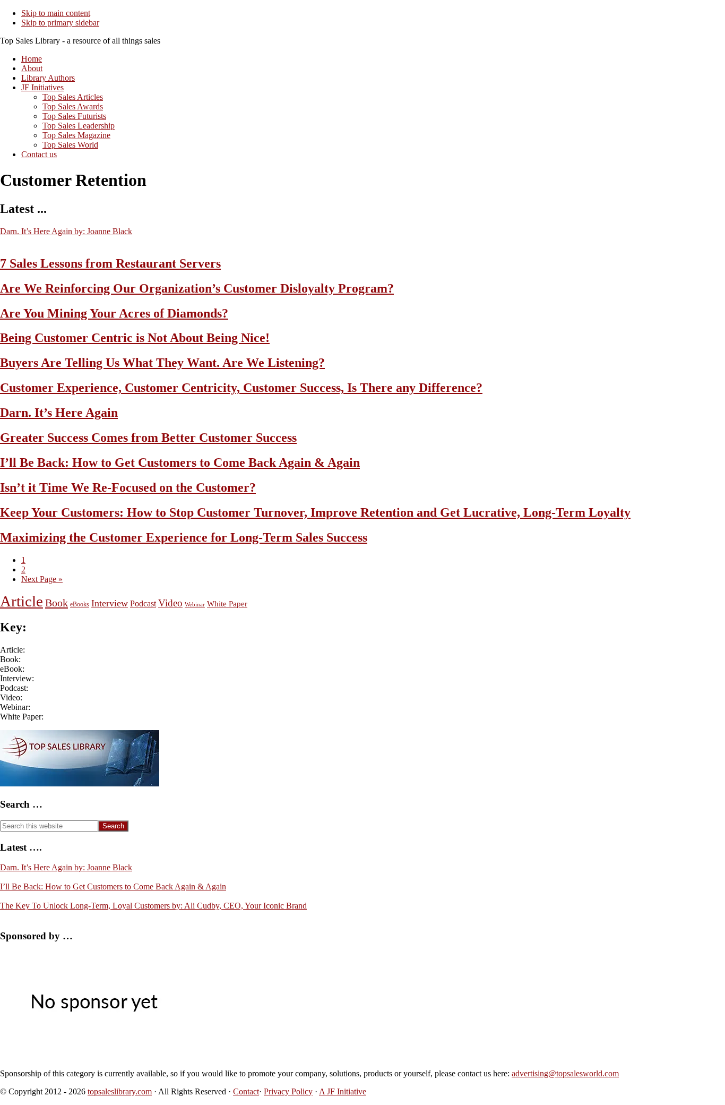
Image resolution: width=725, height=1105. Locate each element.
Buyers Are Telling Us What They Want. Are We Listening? (162, 363)
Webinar (195, 604)
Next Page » (42, 579)
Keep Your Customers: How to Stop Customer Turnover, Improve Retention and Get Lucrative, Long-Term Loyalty (315, 512)
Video (170, 603)
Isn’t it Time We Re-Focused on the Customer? (128, 487)
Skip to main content (55, 13)
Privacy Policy (288, 1091)
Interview (109, 603)
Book (56, 603)
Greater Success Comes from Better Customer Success (148, 437)
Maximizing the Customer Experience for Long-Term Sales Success (183, 537)
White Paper (227, 603)
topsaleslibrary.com (120, 1091)
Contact (246, 1091)
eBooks (79, 604)
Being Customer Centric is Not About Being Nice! (135, 338)
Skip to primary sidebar (60, 22)
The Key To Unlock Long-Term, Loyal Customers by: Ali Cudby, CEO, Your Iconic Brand (153, 905)
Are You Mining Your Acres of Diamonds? (114, 313)
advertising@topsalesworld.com (565, 1073)
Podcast (143, 603)
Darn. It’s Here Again (59, 412)
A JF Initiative (342, 1091)
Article (21, 601)
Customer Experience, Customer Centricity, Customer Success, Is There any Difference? (241, 388)
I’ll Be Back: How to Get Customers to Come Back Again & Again (180, 462)
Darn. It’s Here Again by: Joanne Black (66, 231)
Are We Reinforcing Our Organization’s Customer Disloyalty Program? (197, 288)
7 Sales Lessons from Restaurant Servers (110, 263)
